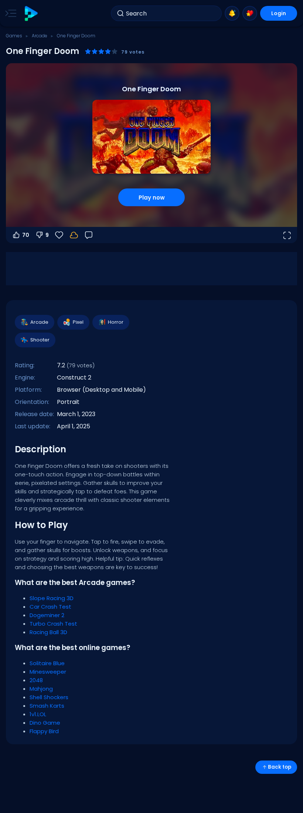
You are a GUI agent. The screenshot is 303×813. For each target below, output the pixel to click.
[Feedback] (88, 235)
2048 (36, 680)
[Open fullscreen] (286, 235)
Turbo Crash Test (53, 623)
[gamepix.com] (31, 13)
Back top (279, 767)
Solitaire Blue (47, 663)
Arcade (39, 36)
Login (278, 13)
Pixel (78, 322)
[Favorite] (249, 13)
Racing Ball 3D (48, 632)
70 (25, 235)
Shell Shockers (49, 697)
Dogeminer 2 (47, 615)
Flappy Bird (44, 731)
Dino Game (45, 723)
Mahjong (41, 689)
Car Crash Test (50, 606)
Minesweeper (48, 672)
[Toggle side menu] (9, 13)
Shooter (40, 339)
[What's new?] (232, 13)
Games (14, 36)
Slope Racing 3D (52, 598)
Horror (115, 322)
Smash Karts (47, 706)
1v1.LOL (38, 714)
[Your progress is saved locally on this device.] (73, 235)
